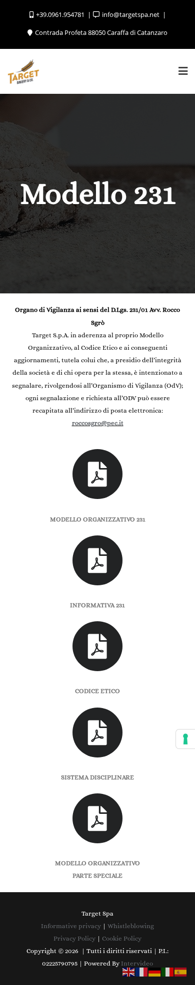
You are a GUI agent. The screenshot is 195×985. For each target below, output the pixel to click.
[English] (129, 971)
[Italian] (168, 971)
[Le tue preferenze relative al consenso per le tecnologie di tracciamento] (185, 739)
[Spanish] (181, 971)
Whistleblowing (131, 926)
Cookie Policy (122, 938)
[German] (155, 971)
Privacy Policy (75, 938)
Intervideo (137, 963)
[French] (142, 971)
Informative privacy (71, 926)
